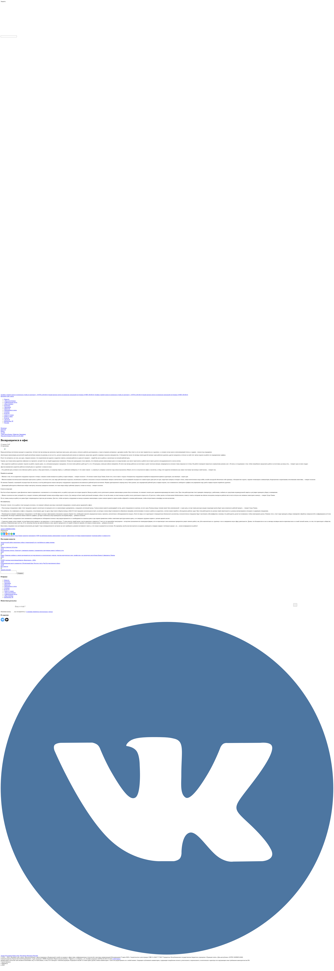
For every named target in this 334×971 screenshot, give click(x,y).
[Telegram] (9, 534)
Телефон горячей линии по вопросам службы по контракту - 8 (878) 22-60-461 (24, 394)
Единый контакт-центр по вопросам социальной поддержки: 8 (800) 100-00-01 (71, 394)
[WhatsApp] (11, 534)
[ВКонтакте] (4, 534)
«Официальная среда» (10, 402)
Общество (7, 408)
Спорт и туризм (9, 415)
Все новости (4, 566)
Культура (6, 413)
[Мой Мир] (14, 534)
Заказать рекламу (6, 569)
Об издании (8, 955)
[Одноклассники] (7, 534)
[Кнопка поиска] (2, 34)
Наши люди (15, 955)
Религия (6, 418)
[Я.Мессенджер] (2, 534)
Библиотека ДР (8, 421)
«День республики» (10, 401)
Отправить (20, 573)
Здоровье (7, 412)
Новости (6, 399)
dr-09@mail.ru (116, 959)
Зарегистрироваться (19, 13)
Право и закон (8, 416)
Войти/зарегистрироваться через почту (36, 11)
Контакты (30, 955)
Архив (3, 955)
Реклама (6, 422)
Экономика (7, 407)
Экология (7, 419)
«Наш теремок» (8, 404)
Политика (7, 405)
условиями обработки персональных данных (39, 611)
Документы (23, 955)
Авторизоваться (38, 22)
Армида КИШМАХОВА (8, 529)
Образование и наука (10, 410)
